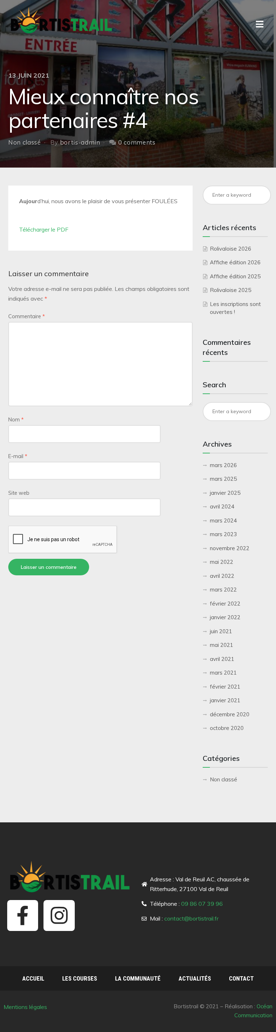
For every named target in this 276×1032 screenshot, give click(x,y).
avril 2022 (222, 575)
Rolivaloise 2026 (230, 248)
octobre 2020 (227, 728)
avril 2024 (222, 506)
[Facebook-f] (22, 915)
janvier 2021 (225, 700)
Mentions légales (26, 1006)
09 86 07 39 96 (202, 903)
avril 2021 (222, 659)
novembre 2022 (229, 548)
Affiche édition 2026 (235, 262)
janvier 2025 (225, 492)
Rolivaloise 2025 (230, 290)
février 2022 (225, 603)
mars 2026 (223, 465)
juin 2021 (221, 631)
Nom (16, 419)
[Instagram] (58, 915)
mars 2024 (223, 520)
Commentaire (26, 316)
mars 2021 (223, 672)
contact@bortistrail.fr (191, 918)
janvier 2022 (225, 617)
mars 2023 (223, 534)
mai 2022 (221, 561)
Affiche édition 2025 (235, 276)
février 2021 (225, 686)
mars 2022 (223, 589)
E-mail (17, 456)
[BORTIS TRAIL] (62, 20)
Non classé (24, 142)
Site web (18, 493)
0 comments (137, 142)
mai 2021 (221, 644)
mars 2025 (223, 478)
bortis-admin (80, 142)
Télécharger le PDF (43, 229)
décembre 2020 (229, 714)
